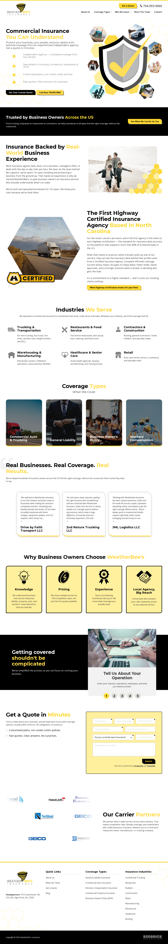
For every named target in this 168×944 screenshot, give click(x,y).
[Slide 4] (130, 696)
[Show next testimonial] (159, 480)
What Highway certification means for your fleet (114, 287)
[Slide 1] (106, 696)
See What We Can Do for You (145, 121)
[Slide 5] (138, 696)
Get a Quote (128, 5)
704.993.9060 (152, 6)
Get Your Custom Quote (21, 92)
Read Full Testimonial (22, 521)
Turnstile (151, 766)
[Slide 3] (122, 696)
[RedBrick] (152, 937)
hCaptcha (139, 766)
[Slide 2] (114, 696)
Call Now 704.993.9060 (50, 92)
